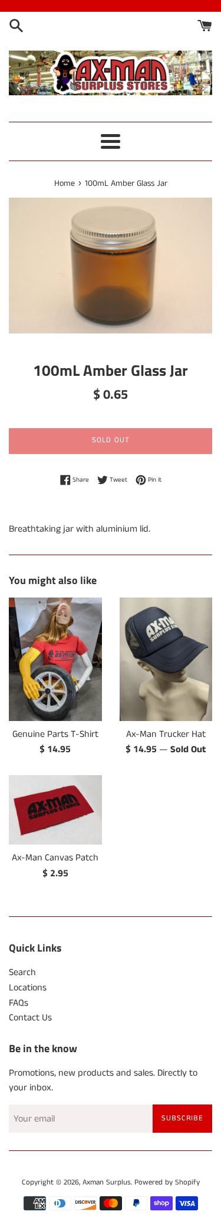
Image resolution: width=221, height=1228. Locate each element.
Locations (28, 988)
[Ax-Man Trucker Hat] (166, 659)
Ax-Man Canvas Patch (55, 858)
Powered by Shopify (167, 1182)
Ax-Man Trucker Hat (166, 734)
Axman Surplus (107, 1182)
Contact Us (30, 1018)
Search (22, 972)
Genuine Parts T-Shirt (55, 734)
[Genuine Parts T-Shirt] (55, 659)
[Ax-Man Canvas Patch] (55, 810)
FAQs (18, 1003)
